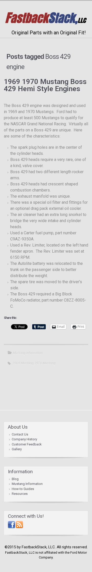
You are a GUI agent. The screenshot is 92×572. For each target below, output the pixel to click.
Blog (15, 479)
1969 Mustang (23, 363)
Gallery (17, 449)
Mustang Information (28, 353)
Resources (20, 494)
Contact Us (20, 434)
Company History (24, 439)
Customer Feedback (27, 444)
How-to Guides (23, 489)
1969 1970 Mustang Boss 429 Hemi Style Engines (45, 85)
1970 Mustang (45, 363)
